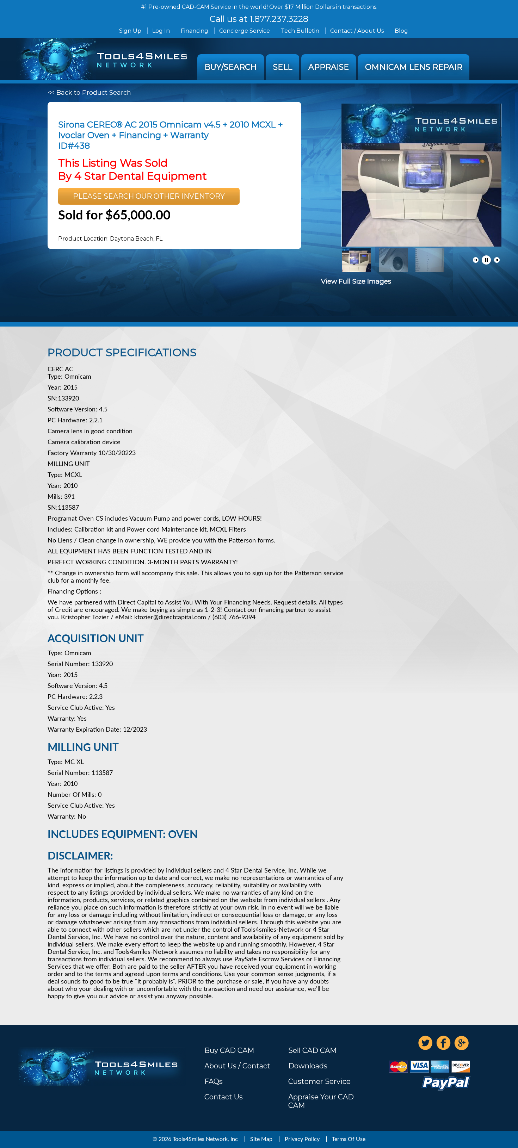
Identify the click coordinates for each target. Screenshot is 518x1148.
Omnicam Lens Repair (413, 67)
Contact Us (223, 1097)
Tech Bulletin (300, 30)
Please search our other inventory (149, 196)
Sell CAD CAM (312, 1050)
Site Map (261, 1139)
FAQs (213, 1081)
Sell (282, 67)
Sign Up (130, 30)
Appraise (328, 67)
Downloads (307, 1066)
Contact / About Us (357, 30)
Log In (161, 30)
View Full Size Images (356, 281)
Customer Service (319, 1081)
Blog (401, 30)
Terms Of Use (348, 1139)
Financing (194, 30)
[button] (475, 260)
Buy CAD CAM (229, 1050)
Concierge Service (244, 30)
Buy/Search (230, 67)
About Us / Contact (237, 1066)
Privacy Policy (302, 1139)
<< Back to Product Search (89, 93)
